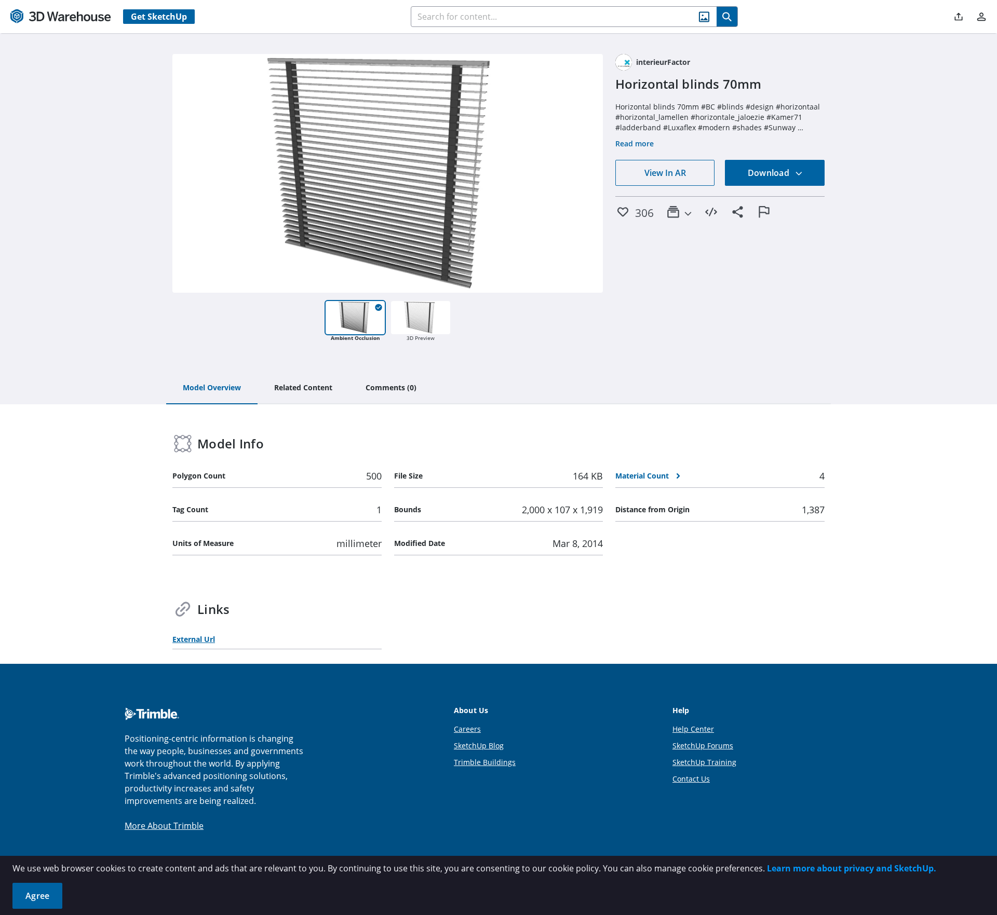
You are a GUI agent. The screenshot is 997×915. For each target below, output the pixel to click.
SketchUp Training (704, 762)
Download (769, 173)
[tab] (212, 388)
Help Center (693, 729)
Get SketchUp (159, 16)
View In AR (665, 173)
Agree (37, 896)
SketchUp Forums (702, 745)
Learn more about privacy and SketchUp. (851, 868)
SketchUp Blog (479, 745)
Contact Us (691, 779)
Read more (634, 143)
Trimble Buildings (485, 762)
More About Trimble (164, 825)
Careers (467, 729)
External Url (193, 639)
